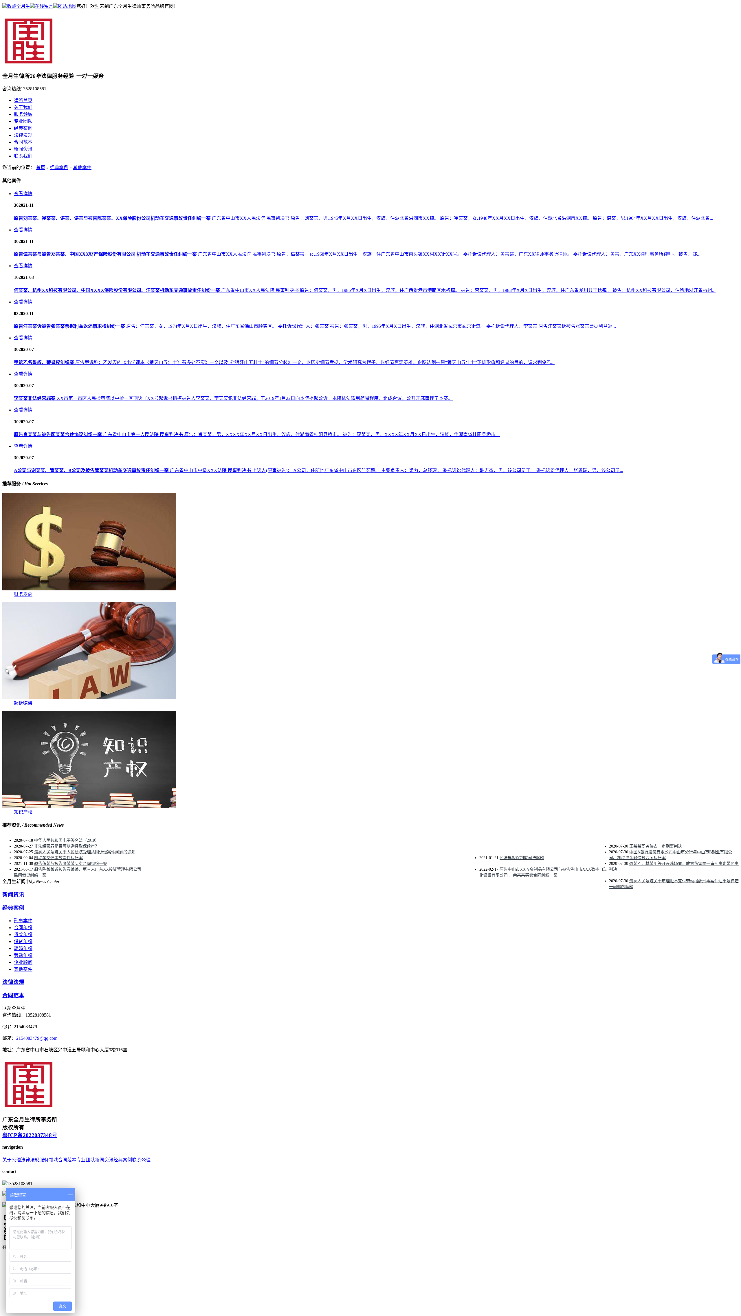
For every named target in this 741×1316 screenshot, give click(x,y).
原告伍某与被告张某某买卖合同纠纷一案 (70, 863)
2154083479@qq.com (36, 1038)
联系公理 (141, 1159)
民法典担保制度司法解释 (522, 858)
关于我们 (23, 107)
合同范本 (23, 142)
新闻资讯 (23, 149)
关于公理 (11, 1159)
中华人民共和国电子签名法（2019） (66, 840)
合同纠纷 (23, 927)
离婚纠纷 (23, 948)
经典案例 (23, 128)
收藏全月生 (18, 6)
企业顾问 (23, 962)
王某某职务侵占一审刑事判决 (655, 846)
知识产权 (23, 812)
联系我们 (23, 155)
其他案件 (82, 167)
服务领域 (23, 114)
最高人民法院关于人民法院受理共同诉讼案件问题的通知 (84, 852)
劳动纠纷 (23, 955)
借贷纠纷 (23, 941)
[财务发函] (89, 588)
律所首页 (23, 100)
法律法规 (23, 135)
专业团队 (23, 121)
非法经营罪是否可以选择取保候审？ (66, 846)
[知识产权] (89, 806)
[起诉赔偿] (89, 697)
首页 (40, 167)
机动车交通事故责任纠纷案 (58, 858)
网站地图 (67, 6)
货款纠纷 (23, 934)
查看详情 (23, 193)
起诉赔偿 (23, 703)
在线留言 (44, 6)
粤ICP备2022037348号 (29, 1135)
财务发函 (23, 594)
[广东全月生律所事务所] (29, 63)
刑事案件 (23, 920)
